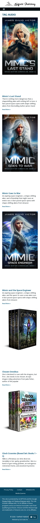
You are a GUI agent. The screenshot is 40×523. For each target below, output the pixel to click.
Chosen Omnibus (10, 371)
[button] (3, 9)
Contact (19, 490)
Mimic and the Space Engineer (16, 290)
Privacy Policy (8, 490)
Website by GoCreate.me (20, 520)
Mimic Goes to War (11, 193)
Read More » (6, 109)
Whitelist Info (30, 490)
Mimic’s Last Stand (11, 96)
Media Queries (21, 493)
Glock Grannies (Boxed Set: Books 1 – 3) (19, 455)
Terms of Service (20, 501)
